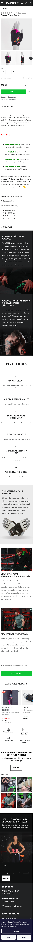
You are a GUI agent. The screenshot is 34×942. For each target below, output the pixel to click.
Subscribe (5, 878)
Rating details (22, 13)
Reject (8, 937)
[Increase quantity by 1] (30, 85)
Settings (16, 931)
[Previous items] (1, 58)
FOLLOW (16, 768)
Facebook (8, 906)
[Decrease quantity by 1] (20, 85)
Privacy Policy (26, 873)
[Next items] (31, 58)
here (16, 926)
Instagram (19, 906)
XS (3, 72)
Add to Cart (13, 91)
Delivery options (27, 78)
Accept (24, 937)
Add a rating (16, 673)
